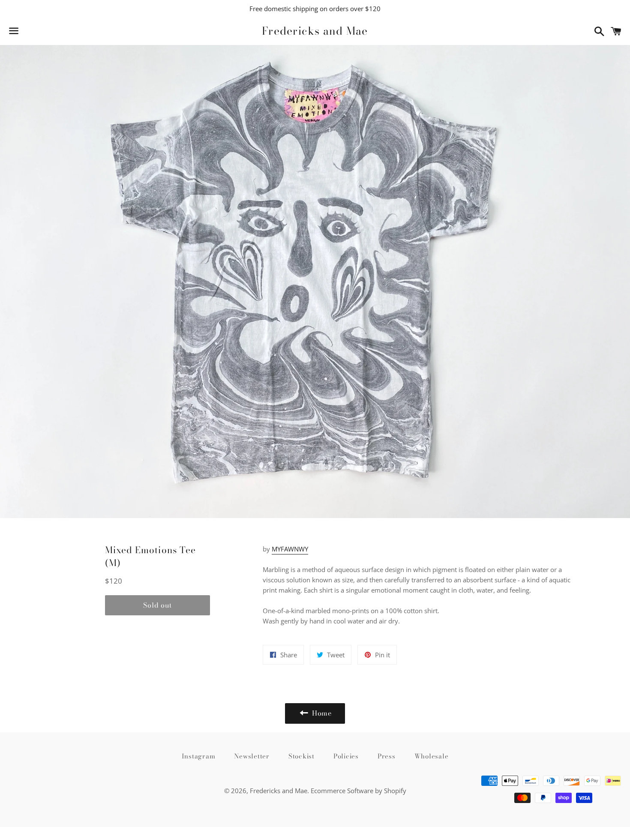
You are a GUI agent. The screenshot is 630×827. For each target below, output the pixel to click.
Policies (346, 756)
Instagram (199, 756)
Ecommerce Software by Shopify (358, 790)
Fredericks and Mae (315, 31)
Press (387, 756)
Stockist (301, 756)
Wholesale (431, 756)
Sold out (157, 605)
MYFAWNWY (290, 549)
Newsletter (252, 756)
